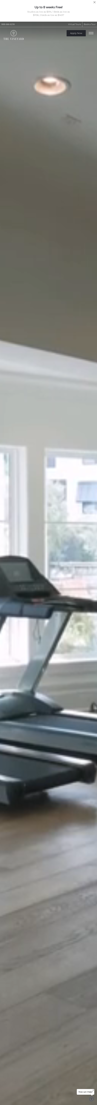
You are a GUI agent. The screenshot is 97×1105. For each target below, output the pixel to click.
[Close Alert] (94, 3)
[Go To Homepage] (14, 35)
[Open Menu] (91, 33)
